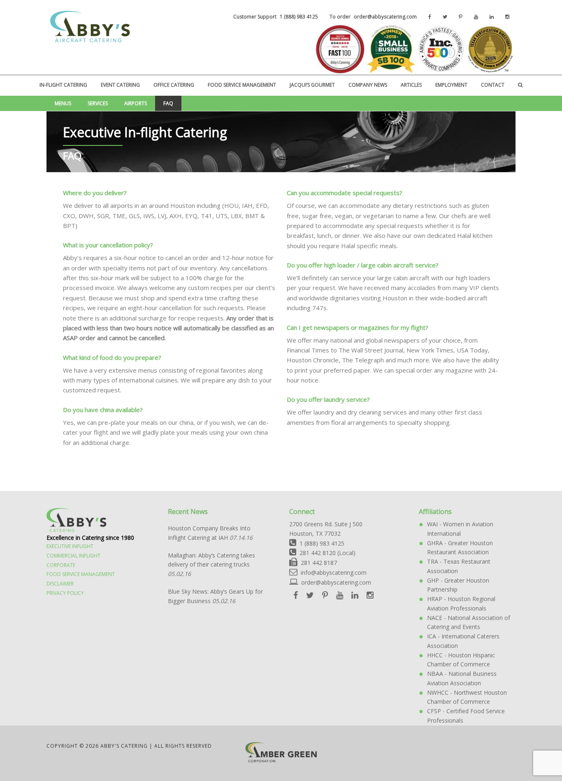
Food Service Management (80, 574)
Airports (135, 103)
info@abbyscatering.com (332, 572)
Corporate (60, 565)
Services (98, 103)
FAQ (168, 103)
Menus (63, 103)
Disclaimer (60, 583)
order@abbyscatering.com (336, 582)
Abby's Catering (88, 26)
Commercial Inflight (73, 555)
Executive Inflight (69, 546)
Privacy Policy (65, 593)
